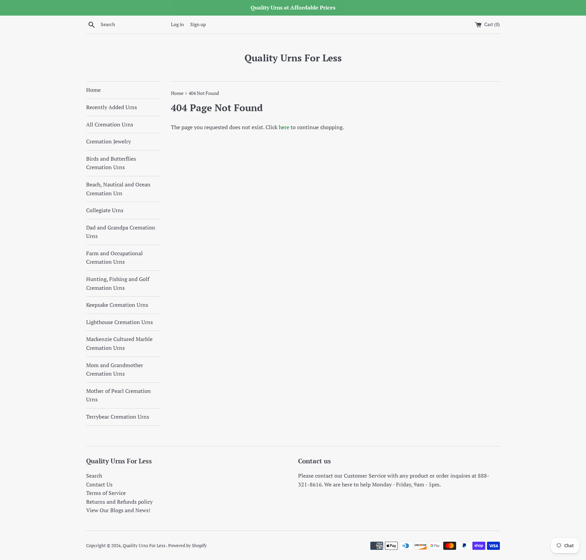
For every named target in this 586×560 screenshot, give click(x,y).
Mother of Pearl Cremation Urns (118, 395)
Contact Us (99, 484)
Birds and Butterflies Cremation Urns (111, 163)
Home (93, 90)
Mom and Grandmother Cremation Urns (114, 369)
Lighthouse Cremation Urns (119, 322)
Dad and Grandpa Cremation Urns (120, 232)
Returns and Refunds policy (119, 501)
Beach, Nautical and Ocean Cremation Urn (118, 189)
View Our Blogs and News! (118, 510)
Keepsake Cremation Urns (117, 304)
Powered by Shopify (187, 545)
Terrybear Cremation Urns (117, 416)
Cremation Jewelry (108, 141)
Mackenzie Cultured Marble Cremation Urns (119, 343)
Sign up (198, 24)
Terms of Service (106, 493)
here (284, 127)
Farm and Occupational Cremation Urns (114, 257)
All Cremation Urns (109, 124)
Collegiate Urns (104, 210)
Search (94, 475)
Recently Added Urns (111, 107)
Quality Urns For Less (293, 58)
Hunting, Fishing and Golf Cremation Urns (117, 283)
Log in (177, 24)
